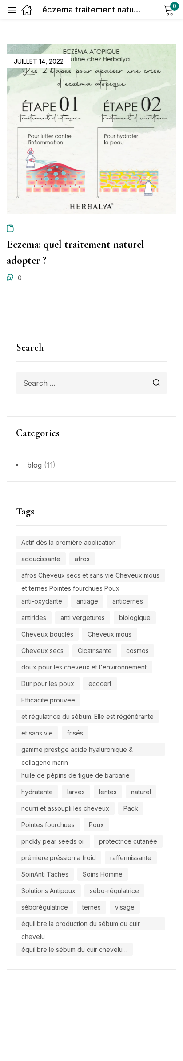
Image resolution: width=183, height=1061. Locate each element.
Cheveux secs (42, 650)
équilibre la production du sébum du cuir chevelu (80, 925)
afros (82, 559)
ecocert (99, 683)
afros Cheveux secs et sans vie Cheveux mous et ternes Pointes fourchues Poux (90, 576)
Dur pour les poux (47, 683)
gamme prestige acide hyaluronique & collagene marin (77, 751)
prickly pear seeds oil (53, 841)
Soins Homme (103, 874)
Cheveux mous (109, 634)
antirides (33, 617)
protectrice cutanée (128, 841)
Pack (130, 808)
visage (125, 907)
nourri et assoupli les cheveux (65, 808)
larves (76, 792)
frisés (75, 733)
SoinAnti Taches (44, 874)
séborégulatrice (44, 907)
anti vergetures (82, 617)
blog (34, 465)
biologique (135, 617)
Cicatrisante (95, 650)
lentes (108, 792)
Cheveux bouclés (47, 634)
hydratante (37, 792)
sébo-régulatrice (114, 890)
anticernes (127, 601)
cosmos (137, 650)
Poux (96, 824)
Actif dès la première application (68, 542)
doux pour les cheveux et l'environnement (84, 667)
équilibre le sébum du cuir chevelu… (74, 949)
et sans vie (37, 733)
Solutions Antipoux (48, 890)
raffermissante (130, 857)
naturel (141, 792)
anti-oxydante (41, 601)
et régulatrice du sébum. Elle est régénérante (87, 716)
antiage (87, 601)
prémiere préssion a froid (58, 857)
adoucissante (40, 559)
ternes (91, 907)
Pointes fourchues (48, 824)
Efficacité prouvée (48, 700)
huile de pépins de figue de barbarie (75, 775)
